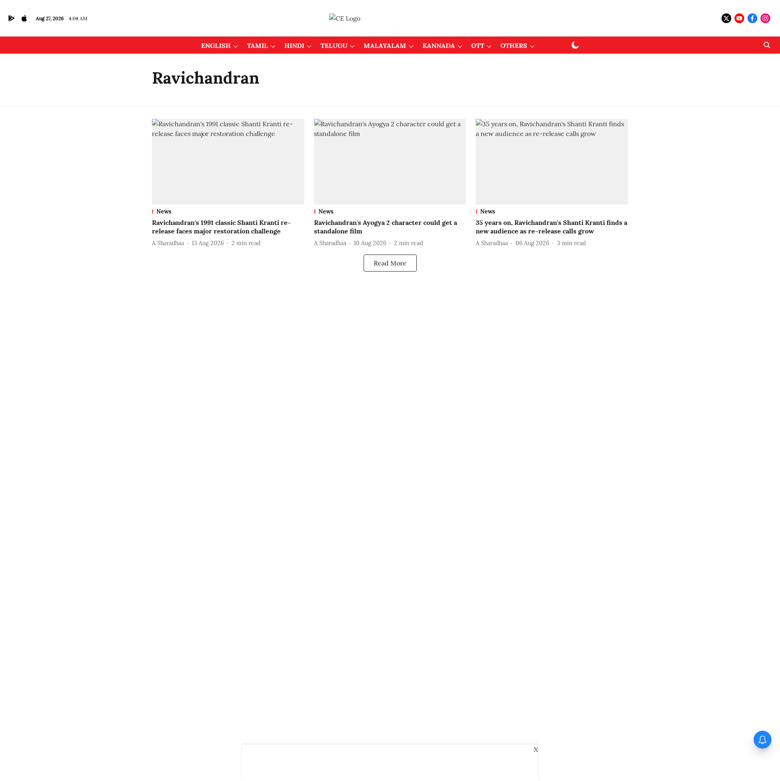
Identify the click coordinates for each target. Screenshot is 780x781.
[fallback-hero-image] (228, 162)
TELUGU (334, 45)
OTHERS (513, 45)
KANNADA (438, 45)
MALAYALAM (385, 45)
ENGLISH (216, 45)
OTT (477, 45)
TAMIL (257, 45)
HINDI (294, 45)
